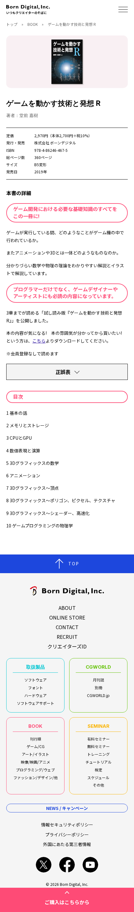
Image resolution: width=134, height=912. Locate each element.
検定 (98, 769)
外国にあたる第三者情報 (67, 844)
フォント (35, 687)
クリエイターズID (67, 646)
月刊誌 (98, 679)
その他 (98, 785)
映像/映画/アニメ (35, 762)
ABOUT (67, 607)
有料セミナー (98, 738)
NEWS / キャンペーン (67, 808)
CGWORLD (98, 667)
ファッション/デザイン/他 (35, 777)
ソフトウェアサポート (35, 703)
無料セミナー (98, 746)
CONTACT (67, 626)
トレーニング (98, 754)
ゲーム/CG (35, 746)
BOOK (32, 24)
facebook (67, 864)
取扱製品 (35, 667)
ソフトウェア (35, 679)
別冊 (98, 687)
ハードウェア (35, 695)
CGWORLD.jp (98, 695)
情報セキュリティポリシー (67, 824)
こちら (38, 341)
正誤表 (62, 372)
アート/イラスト (35, 754)
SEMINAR (98, 726)
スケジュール (98, 777)
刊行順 (35, 738)
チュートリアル (98, 762)
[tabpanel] (67, 61)
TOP (73, 563)
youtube (90, 864)
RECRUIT (67, 636)
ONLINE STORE (67, 617)
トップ (11, 24)
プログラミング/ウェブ (35, 769)
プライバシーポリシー (67, 834)
